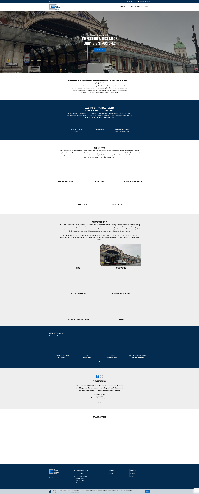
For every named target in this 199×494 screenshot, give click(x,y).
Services (122, 7)
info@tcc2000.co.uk (82, 470)
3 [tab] (101, 361)
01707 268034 (80, 473)
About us (132, 473)
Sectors (130, 7)
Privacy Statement (75, 492)
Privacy (132, 476)
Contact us (138, 7)
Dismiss (147, 491)
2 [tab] (99, 361)
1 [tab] (97, 361)
